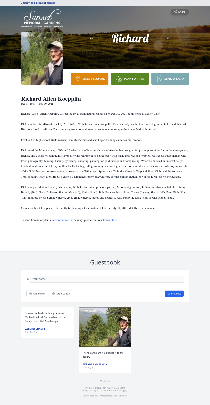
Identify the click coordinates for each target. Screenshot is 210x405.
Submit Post (174, 293)
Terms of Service (114, 390)
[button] (105, 327)
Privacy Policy (96, 390)
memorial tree (60, 220)
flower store (110, 220)
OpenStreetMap (108, 395)
